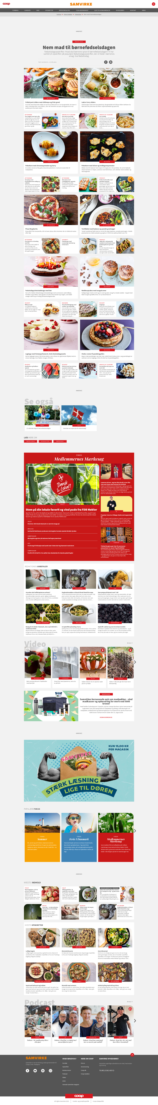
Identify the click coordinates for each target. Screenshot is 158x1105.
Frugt (30, 521)
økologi (30, 529)
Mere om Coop (87, 1059)
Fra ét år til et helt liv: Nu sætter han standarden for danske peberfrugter (50, 553)
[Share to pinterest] (110, 62)
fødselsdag (79, 41)
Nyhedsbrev (120, 10)
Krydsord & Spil (64, 10)
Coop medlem (85, 1074)
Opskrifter (49, 10)
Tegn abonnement (82, 10)
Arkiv (144, 10)
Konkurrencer (66, 1070)
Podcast (64, 1074)
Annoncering (85, 1067)
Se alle (129, 643)
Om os (83, 1063)
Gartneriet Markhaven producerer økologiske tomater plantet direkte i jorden (52, 531)
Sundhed (27, 10)
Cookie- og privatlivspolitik (81, 1101)
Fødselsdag (78, 14)
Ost (29, 543)
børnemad (60, 441)
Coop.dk (83, 1070)
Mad (37, 10)
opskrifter (45, 441)
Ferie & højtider (68, 14)
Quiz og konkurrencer (102, 10)
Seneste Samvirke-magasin (70, 1084)
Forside (64, 1063)
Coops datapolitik (98, 1101)
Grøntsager (32, 536)
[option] (42, 418)
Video (64, 1077)
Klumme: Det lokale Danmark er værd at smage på (43, 524)
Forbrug (15, 10)
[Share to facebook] (106, 62)
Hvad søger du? (69, 1059)
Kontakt (133, 10)
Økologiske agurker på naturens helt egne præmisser (44, 538)
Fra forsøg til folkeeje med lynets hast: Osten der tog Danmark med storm (51, 546)
